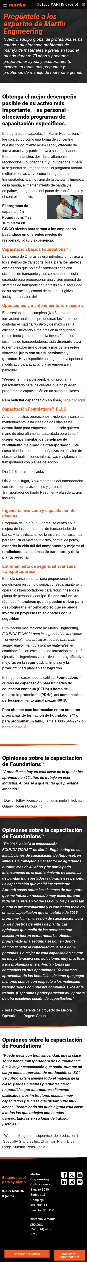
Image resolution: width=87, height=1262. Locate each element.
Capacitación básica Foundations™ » (36, 249)
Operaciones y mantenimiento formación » (42, 305)
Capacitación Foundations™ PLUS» (35, 409)
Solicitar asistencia (27, 1254)
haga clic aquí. (14, 727)
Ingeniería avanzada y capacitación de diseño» (38, 513)
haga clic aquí (74, 400)
